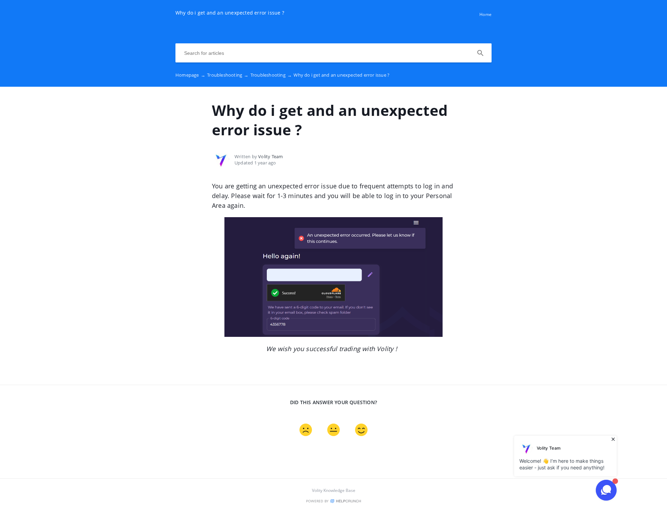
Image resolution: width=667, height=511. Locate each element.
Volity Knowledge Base (333, 490)
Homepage (190, 75)
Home (485, 14)
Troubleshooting (227, 75)
